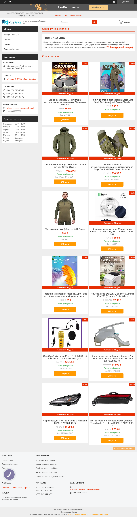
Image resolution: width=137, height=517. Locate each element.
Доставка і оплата (12, 49)
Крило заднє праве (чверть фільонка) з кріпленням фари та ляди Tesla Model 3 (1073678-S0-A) (112, 358)
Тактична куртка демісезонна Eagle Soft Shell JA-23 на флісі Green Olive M (112, 101)
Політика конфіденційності (47, 468)
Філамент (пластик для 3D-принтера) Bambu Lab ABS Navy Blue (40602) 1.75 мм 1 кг (112, 231)
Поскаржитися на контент (77, 514)
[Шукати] (94, 22)
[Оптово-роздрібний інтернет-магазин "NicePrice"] (11, 22)
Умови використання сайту (47, 464)
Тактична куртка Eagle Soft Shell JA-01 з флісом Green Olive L (65, 165)
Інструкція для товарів (45, 460)
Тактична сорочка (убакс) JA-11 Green (65, 229)
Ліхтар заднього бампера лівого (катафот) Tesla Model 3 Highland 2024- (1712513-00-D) (112, 423)
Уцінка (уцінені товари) (120, 47)
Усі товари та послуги (123, 448)
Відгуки (7, 44)
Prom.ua (81, 510)
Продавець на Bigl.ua (68, 512)
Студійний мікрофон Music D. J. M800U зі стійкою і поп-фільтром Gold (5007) (65, 357)
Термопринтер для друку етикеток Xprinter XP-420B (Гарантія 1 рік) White (112, 295)
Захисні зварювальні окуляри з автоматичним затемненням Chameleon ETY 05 (65, 102)
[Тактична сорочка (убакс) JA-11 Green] (65, 208)
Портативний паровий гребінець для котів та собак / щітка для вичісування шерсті (65, 295)
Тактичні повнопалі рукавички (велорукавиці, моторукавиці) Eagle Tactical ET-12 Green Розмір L (112, 167)
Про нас (7, 39)
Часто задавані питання (46, 472)
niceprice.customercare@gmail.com (22, 108)
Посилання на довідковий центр (50, 476)
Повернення (7, 460)
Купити (66, 120)
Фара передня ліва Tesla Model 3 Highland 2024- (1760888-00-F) (65, 422)
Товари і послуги (11, 34)
